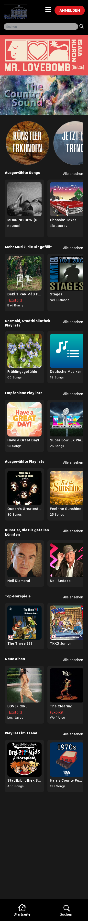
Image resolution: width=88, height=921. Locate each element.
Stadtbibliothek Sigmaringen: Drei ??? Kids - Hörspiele (24, 780)
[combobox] (41, 26)
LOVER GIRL (17, 706)
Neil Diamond (59, 300)
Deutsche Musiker (65, 372)
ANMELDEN (69, 10)
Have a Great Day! (23, 440)
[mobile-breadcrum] (48, 11)
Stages (56, 294)
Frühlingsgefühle (22, 372)
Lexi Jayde (15, 717)
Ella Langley (58, 226)
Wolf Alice (57, 717)
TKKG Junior (60, 643)
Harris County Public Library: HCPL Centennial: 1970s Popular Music (67, 780)
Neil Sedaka (60, 581)
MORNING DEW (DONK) (24, 220)
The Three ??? (20, 643)
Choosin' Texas (63, 220)
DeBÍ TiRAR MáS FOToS (24, 294)
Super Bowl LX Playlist (67, 440)
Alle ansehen (73, 174)
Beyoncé (14, 226)
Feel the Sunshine (65, 509)
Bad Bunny (15, 305)
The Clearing (61, 706)
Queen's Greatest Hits (24, 509)
